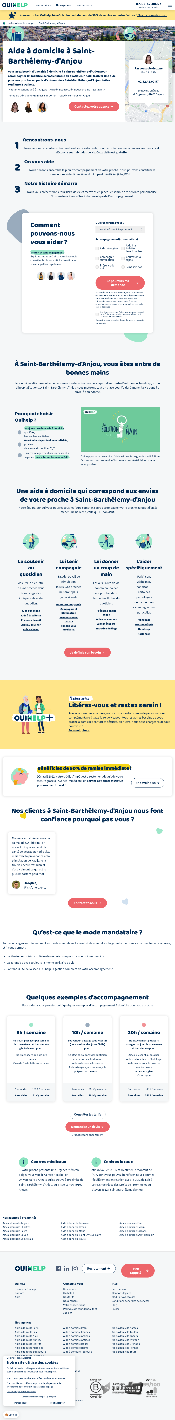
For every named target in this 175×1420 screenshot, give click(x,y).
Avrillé (53, 89)
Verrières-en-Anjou (79, 95)
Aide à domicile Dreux (73, 1227)
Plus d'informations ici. (152, 15)
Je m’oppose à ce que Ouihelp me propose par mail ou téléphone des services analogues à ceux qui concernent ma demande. (122, 314)
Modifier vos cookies (123, 1297)
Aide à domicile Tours (73, 1239)
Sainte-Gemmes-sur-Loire (40, 95)
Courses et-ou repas (134, 258)
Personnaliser (21, 1402)
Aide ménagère (109, 248)
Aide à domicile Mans (73, 1231)
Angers (31, 23)
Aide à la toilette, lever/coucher (134, 248)
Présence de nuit (107, 267)
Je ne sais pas (134, 267)
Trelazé (61, 95)
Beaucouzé (65, 89)
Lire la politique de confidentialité (21, 1391)
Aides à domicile (17, 23)
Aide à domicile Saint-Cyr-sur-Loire (81, 1235)
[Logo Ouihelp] (15, 5)
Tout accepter (57, 1402)
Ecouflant (97, 89)
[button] (11, 1414)
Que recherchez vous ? (110, 222)
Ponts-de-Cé (16, 95)
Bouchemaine (82, 89)
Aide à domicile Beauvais (75, 1223)
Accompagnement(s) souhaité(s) (117, 239)
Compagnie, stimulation (107, 258)
